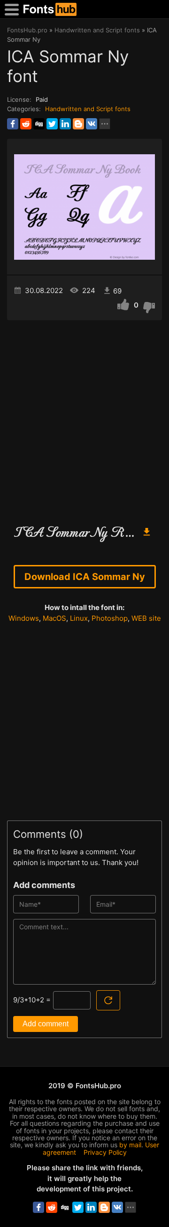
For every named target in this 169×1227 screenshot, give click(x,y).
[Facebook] (12, 123)
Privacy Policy (105, 1152)
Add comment (46, 1024)
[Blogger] (78, 123)
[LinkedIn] (65, 123)
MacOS (54, 618)
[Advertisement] (84, 418)
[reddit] (25, 123)
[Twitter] (52, 123)
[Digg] (39, 123)
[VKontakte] (91, 123)
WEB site (146, 618)
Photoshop (110, 618)
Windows (23, 618)
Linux (79, 618)
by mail (130, 1145)
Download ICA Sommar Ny (84, 576)
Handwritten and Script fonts (88, 109)
